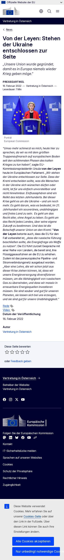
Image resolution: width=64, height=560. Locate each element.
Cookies (8, 464)
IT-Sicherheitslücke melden (19, 450)
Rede (6, 306)
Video (7, 310)
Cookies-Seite (32, 516)
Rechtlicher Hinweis (15, 478)
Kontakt (7, 444)
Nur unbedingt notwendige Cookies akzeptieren (38, 551)
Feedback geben (21, 361)
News (9, 29)
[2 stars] (9, 352)
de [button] (41, 11)
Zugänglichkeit (11, 484)
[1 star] (7, 352)
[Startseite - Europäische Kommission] (11, 11)
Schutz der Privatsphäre (17, 471)
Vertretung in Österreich (17, 331)
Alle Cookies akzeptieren (33, 541)
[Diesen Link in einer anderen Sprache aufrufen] (11, 306)
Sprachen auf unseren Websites (22, 457)
